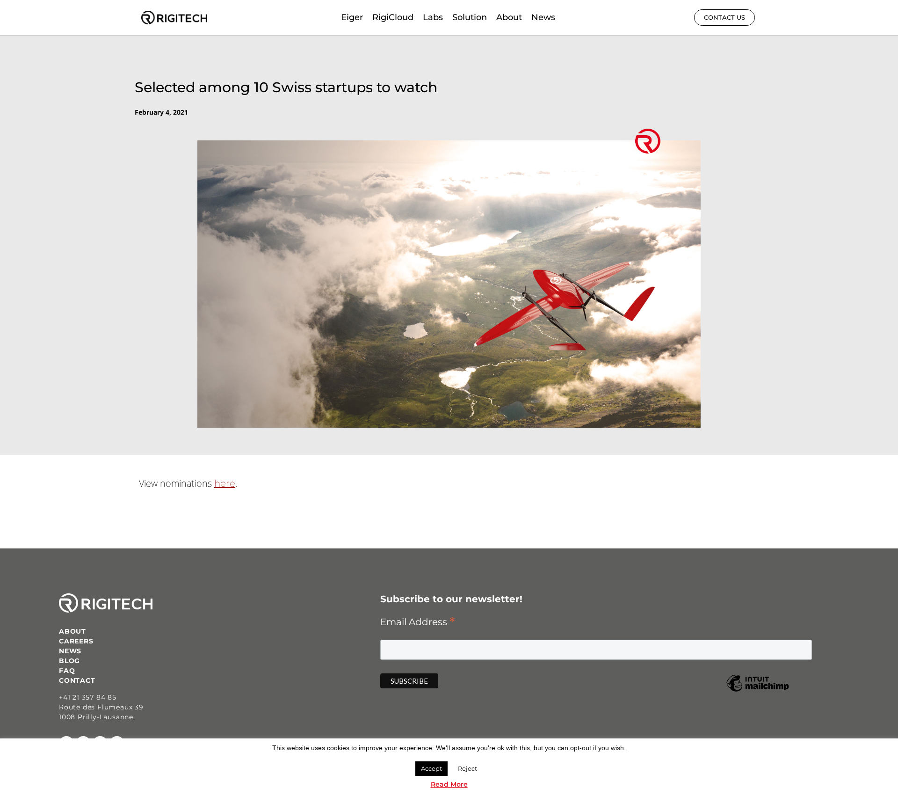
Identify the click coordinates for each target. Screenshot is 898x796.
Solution (469, 17)
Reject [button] (467, 768)
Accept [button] (431, 768)
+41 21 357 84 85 (87, 697)
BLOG (69, 661)
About (509, 17)
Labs (433, 17)
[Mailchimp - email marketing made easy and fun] (757, 689)
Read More (449, 784)
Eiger (352, 17)
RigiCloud (392, 17)
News (543, 17)
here (224, 483)
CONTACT (77, 680)
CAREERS (76, 641)
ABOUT (72, 631)
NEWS (70, 651)
